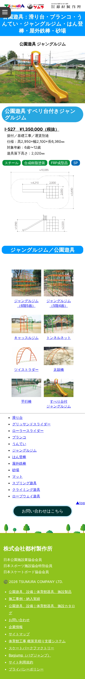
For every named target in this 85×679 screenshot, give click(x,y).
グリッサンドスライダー (31, 424)
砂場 (15, 470)
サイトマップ (19, 634)
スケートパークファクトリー (31, 648)
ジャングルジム (24, 450)
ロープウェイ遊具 (26, 496)
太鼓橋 (58, 369)
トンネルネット (58, 337)
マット (17, 476)
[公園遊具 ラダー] (26, 356)
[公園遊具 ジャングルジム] (26, 283)
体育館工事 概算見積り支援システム (37, 641)
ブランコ (19, 437)
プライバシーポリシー (26, 669)
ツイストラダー (26, 369)
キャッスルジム (26, 337)
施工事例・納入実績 (24, 598)
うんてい (19, 444)
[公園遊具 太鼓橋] (58, 356)
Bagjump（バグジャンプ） (30, 655)
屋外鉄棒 (19, 463)
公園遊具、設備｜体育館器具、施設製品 (40, 592)
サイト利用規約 (21, 662)
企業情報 (16, 627)
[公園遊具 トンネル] (58, 324)
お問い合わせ (19, 620)
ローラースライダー (28, 430)
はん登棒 (19, 457)
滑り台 (17, 417)
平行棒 (26, 401)
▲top (80, 503)
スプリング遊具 (24, 483)
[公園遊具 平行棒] (26, 388)
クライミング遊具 (26, 489)
